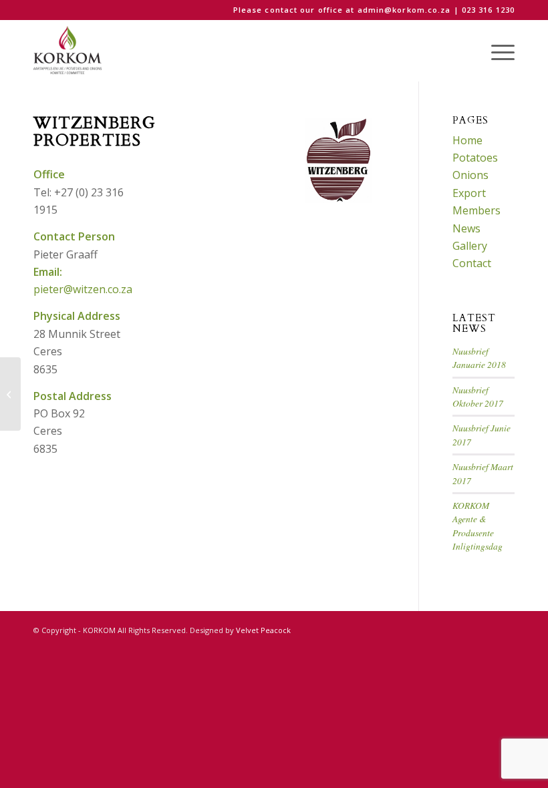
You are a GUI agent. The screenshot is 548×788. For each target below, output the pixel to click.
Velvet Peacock (263, 630)
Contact (471, 263)
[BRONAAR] (10, 394)
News (466, 228)
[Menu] (496, 51)
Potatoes (475, 157)
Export (469, 193)
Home (467, 140)
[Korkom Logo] (68, 51)
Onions (470, 175)
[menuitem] (496, 51)
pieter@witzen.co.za (82, 289)
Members (476, 210)
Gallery (469, 245)
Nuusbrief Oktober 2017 (477, 396)
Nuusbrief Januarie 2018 (479, 358)
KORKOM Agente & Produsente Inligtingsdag (477, 525)
